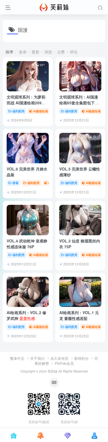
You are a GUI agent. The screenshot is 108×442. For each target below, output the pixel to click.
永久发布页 (59, 358)
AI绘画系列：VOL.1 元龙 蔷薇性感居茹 (79, 315)
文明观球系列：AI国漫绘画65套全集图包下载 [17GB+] (79, 102)
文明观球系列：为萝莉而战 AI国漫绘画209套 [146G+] (26, 102)
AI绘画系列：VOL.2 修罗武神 (26, 315)
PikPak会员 (64, 363)
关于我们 (37, 358)
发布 (23, 52)
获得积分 (81, 358)
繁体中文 (17, 358)
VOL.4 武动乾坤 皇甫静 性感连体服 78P (27, 243)
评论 (74, 52)
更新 (35, 52)
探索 (15, 182)
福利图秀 (18, 111)
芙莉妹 (53, 371)
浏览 (48, 52)
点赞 (61, 52)
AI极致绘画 (40, 111)
